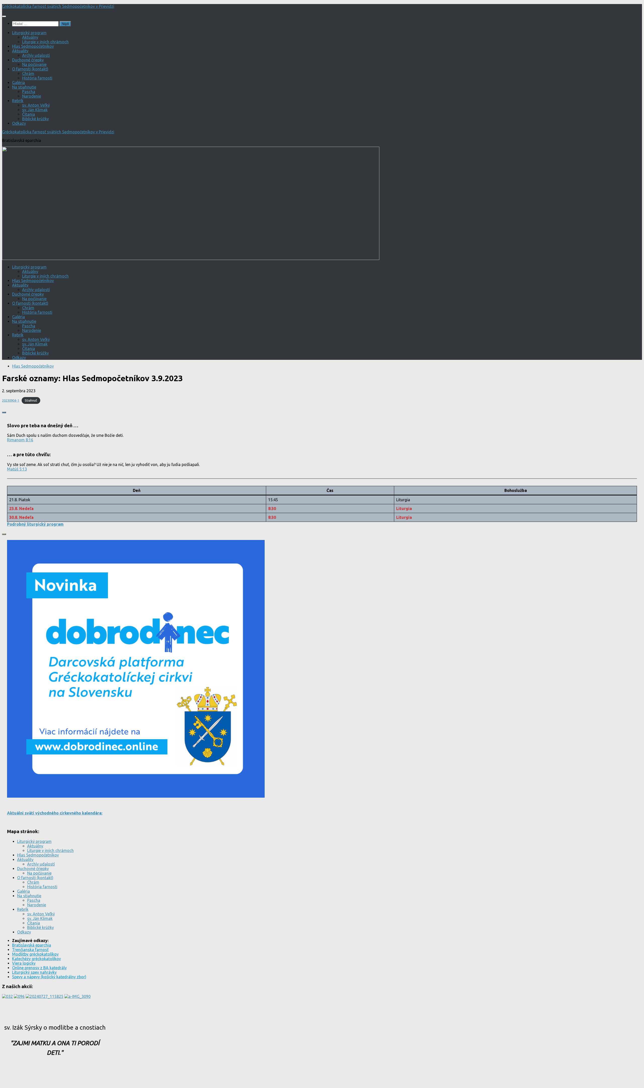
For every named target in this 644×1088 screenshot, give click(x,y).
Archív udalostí (36, 55)
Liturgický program (29, 32)
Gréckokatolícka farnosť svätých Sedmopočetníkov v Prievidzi (58, 6)
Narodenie (31, 96)
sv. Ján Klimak (35, 109)
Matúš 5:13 (17, 469)
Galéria (18, 82)
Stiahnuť (31, 400)
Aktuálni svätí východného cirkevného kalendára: (54, 813)
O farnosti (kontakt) (30, 69)
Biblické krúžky (35, 118)
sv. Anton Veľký (36, 105)
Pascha (28, 91)
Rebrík (17, 100)
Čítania (28, 114)
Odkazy (19, 123)
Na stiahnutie (24, 87)
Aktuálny (30, 37)
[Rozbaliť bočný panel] (4, 412)
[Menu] (4, 16)
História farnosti (37, 78)
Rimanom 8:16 (20, 440)
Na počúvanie (34, 64)
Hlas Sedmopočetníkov (33, 46)
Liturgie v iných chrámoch (45, 42)
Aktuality (20, 51)
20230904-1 (10, 400)
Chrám (28, 73)
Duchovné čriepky (28, 60)
